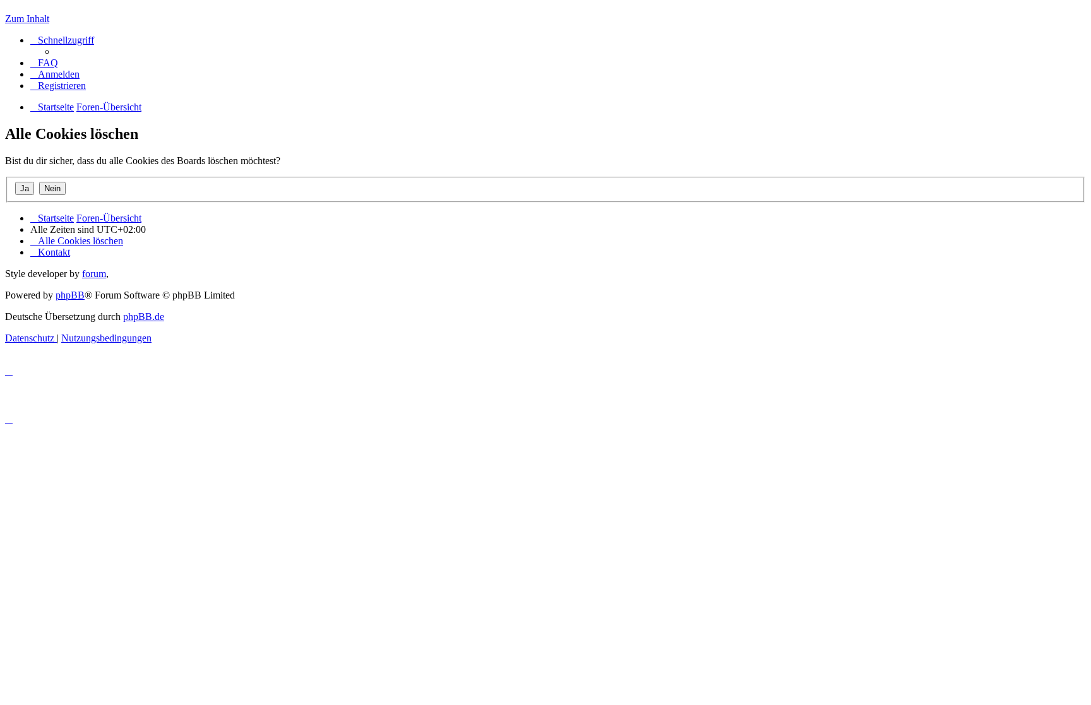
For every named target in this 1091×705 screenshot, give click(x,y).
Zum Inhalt (27, 18)
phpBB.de (143, 316)
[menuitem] (44, 62)
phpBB (70, 295)
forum (94, 273)
